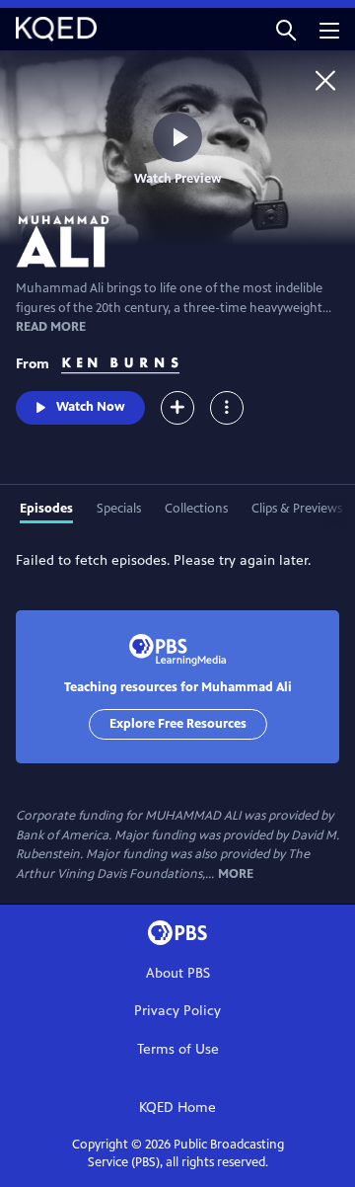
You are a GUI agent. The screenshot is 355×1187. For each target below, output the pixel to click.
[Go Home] (325, 80)
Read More (51, 327)
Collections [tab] (196, 508)
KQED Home (177, 1107)
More (235, 874)
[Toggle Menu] (227, 408)
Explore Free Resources (178, 724)
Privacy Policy (177, 1010)
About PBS (178, 973)
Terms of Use (178, 1049)
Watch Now (90, 407)
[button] (286, 29)
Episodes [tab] (46, 508)
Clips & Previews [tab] (296, 508)
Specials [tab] (119, 508)
